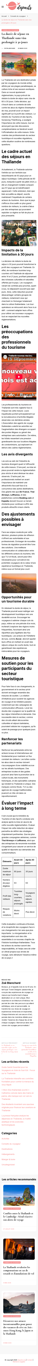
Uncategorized (8, 1164)
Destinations (7, 1149)
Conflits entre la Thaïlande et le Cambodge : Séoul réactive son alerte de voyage (18, 1216)
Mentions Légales (19, 1362)
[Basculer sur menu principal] (3, 7)
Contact (29, 1360)
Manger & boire (8, 1159)
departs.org (22, 1360)
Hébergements (8, 1154)
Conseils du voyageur (10, 30)
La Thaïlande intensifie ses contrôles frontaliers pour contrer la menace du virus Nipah (18, 1081)
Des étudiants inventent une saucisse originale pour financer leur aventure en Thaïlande (19, 1107)
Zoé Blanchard (9, 48)
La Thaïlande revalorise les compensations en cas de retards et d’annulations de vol (18, 1270)
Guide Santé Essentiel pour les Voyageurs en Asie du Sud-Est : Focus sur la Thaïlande (18, 1070)
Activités (5, 1139)
